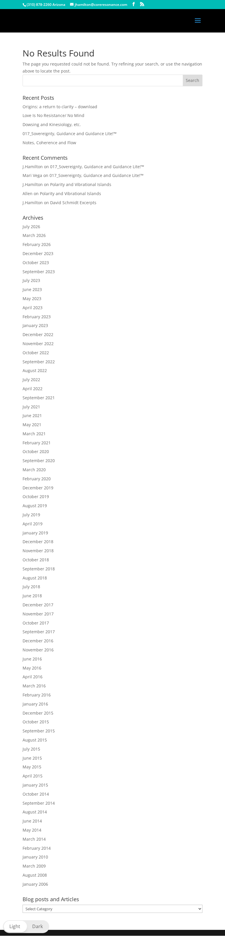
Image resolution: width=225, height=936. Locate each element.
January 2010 (35, 857)
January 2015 (35, 785)
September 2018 (39, 569)
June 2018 (32, 595)
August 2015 (35, 740)
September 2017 (39, 631)
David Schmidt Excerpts (73, 202)
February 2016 (37, 695)
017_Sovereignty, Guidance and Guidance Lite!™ (70, 133)
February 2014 (37, 848)
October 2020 (36, 451)
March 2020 (34, 469)
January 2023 (35, 325)
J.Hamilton (33, 166)
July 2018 (31, 586)
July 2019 (31, 514)
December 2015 (38, 713)
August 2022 (35, 370)
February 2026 (37, 244)
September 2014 (39, 803)
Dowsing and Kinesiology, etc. (52, 124)
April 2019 (32, 523)
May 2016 (32, 668)
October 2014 (36, 794)
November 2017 (38, 614)
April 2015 (32, 776)
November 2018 (38, 550)
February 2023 (37, 316)
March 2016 (34, 686)
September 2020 (39, 460)
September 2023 (39, 271)
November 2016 (38, 650)
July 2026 (31, 226)
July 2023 (31, 280)
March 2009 (34, 866)
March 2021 (34, 433)
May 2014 (32, 830)
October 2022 (36, 352)
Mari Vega (32, 175)
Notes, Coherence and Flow (49, 142)
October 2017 (36, 623)
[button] (26, 926)
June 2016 (32, 659)
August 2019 (35, 505)
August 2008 (35, 875)
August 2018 (35, 578)
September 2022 (39, 361)
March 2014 (34, 839)
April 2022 (32, 388)
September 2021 (39, 397)
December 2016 (38, 641)
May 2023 (32, 298)
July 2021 (31, 407)
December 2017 (38, 605)
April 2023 (32, 307)
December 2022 (38, 334)
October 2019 (36, 496)
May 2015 (32, 767)
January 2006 (35, 884)
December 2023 (38, 253)
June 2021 (32, 415)
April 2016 (32, 676)
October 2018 (36, 559)
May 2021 (32, 424)
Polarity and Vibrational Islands (80, 184)
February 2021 (37, 442)
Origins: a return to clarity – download (60, 106)
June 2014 (32, 821)
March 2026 (34, 235)
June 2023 (32, 289)
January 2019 (35, 533)
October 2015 (36, 722)
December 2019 (38, 488)
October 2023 (36, 262)
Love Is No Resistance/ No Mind (53, 115)
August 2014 (35, 812)
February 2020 (37, 478)
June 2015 (32, 758)
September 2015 (39, 731)
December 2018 (38, 541)
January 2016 (35, 704)
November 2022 (38, 343)
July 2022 (31, 379)
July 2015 (31, 749)
